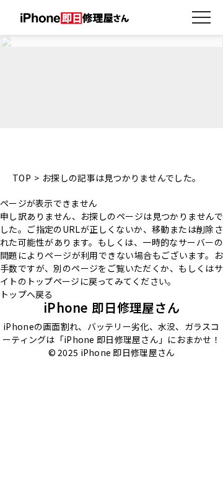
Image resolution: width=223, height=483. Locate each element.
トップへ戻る (26, 294)
